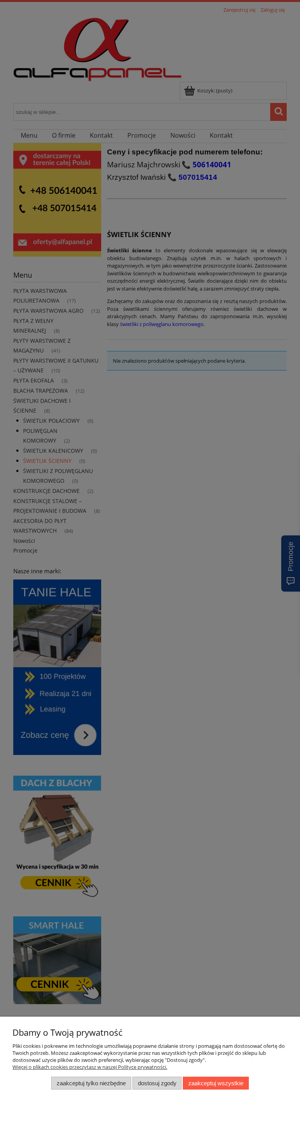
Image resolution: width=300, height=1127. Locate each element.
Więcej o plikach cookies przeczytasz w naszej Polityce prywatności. (89, 1066)
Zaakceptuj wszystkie (215, 1083)
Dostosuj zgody (157, 1083)
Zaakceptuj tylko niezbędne (91, 1083)
